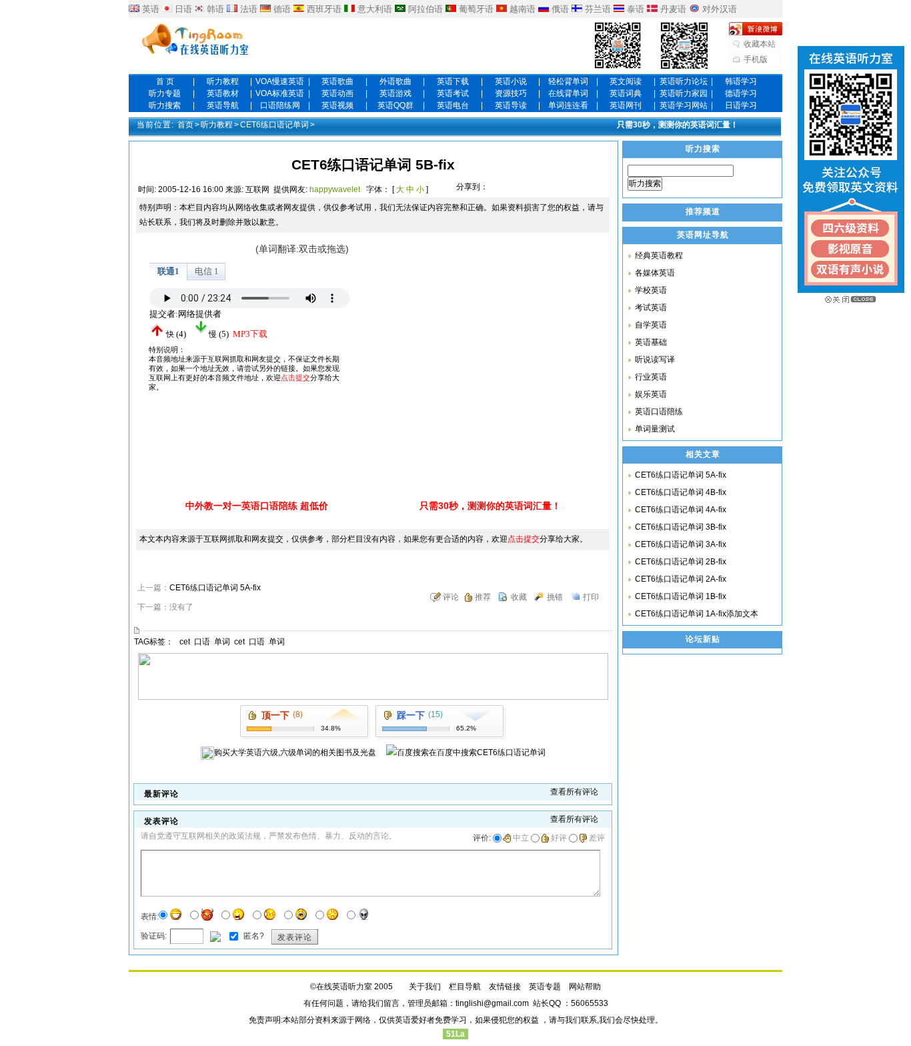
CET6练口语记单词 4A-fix (680, 509)
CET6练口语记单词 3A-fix (680, 544)
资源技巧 (511, 93)
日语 (183, 9)
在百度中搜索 (487, 752)
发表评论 (294, 937)
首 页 (165, 81)
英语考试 (453, 93)
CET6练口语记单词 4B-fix (680, 492)
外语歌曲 (395, 81)
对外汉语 (719, 9)
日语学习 (741, 105)
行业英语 (651, 377)
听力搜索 (165, 105)
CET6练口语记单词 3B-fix (680, 527)
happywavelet (334, 189)
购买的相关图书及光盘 (295, 752)
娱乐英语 (651, 394)
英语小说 (511, 81)
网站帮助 (585, 986)
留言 (391, 1003)
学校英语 (651, 290)
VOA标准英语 (279, 93)
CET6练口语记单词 (274, 124)
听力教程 (223, 81)
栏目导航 (465, 986)
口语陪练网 (280, 105)
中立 (521, 838)
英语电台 (453, 105)
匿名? (252, 936)
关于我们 (425, 986)
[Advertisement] (469, 324)
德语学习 (741, 93)
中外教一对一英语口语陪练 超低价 (256, 505)
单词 (222, 641)
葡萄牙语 (476, 9)
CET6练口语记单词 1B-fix (680, 596)
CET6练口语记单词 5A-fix (215, 587)
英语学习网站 (684, 105)
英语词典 (626, 93)
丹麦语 (673, 9)
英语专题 (545, 986)
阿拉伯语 (425, 9)
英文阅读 (626, 81)
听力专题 (165, 93)
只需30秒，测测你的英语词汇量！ (677, 124)
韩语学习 (741, 81)
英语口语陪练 (659, 411)
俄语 (560, 9)
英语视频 (337, 105)
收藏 (519, 597)
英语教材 (223, 93)
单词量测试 (655, 429)
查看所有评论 (574, 792)
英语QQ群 (395, 105)
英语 (150, 9)
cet (184, 641)
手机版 (756, 59)
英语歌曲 (337, 81)
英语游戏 (395, 93)
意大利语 (374, 9)
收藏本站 (760, 44)
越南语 (523, 9)
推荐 (483, 597)
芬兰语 (598, 9)
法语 (248, 9)
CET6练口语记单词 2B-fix (680, 561)
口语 (202, 641)
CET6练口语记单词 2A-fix (680, 579)
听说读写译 (655, 359)
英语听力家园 (684, 93)
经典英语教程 (659, 255)
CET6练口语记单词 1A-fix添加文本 (696, 613)
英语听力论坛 (684, 81)
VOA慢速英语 (279, 81)
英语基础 (651, 342)
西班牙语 (324, 9)
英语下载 (453, 81)
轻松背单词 (568, 81)
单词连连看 (568, 105)
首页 (185, 124)
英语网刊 (626, 105)
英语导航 (223, 105)
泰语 (635, 9)
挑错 (555, 597)
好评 (559, 838)
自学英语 (651, 325)
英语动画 (337, 93)
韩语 (215, 9)
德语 (282, 9)
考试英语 (651, 307)
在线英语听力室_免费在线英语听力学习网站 (195, 40)
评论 (451, 597)
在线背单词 (568, 93)
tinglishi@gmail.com (492, 1003)
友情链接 (505, 986)
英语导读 (511, 105)
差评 (597, 838)
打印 (591, 597)
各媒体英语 (655, 273)
